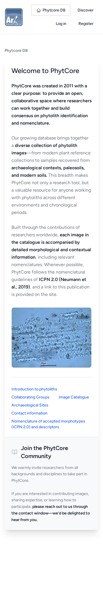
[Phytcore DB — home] (14, 17)
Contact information (29, 413)
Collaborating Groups (30, 397)
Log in (61, 23)
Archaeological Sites (29, 405)
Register (86, 23)
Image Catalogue (74, 397)
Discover (86, 10)
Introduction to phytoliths (34, 389)
